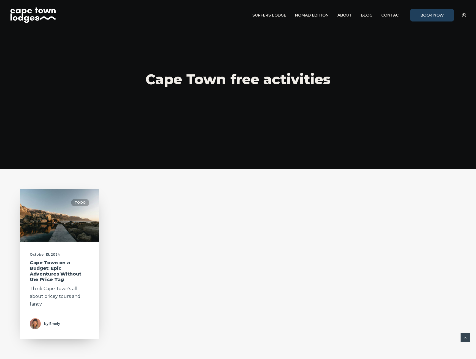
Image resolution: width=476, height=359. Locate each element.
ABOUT (344, 15)
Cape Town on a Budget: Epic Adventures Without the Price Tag (55, 271)
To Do (80, 202)
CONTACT (391, 15)
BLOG (366, 15)
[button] (463, 15)
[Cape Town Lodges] (33, 15)
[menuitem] (269, 15)
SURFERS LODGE (269, 15)
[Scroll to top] (465, 337)
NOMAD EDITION (312, 15)
